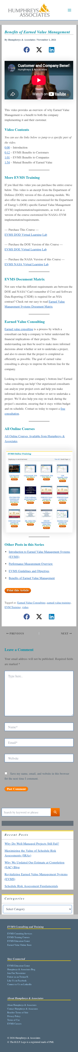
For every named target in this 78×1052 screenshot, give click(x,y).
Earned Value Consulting (31, 602)
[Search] (55, 812)
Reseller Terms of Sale (17, 1012)
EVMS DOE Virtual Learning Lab (26, 249)
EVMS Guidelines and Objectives (29, 571)
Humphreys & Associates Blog (21, 969)
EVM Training (13, 607)
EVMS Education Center (18, 940)
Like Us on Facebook (16, 980)
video (25, 607)
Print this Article (18, 590)
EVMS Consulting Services (19, 933)
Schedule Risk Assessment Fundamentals (31, 886)
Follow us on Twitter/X (17, 976)
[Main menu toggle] (69, 10)
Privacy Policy (13, 1016)
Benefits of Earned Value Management (32, 578)
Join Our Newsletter (16, 973)
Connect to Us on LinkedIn (19, 984)
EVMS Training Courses (18, 937)
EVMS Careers (14, 1023)
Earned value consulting (19, 329)
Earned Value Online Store (19, 944)
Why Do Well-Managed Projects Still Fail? (32, 843)
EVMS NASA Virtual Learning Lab (26, 264)
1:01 (7, 157)
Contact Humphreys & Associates (22, 1008)
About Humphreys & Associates (21, 1004)
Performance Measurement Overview (31, 564)
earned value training (59, 602)
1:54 (7, 162)
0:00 (7, 147)
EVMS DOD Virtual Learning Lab (26, 235)
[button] (26, 50)
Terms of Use (13, 1019)
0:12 (7, 152)
